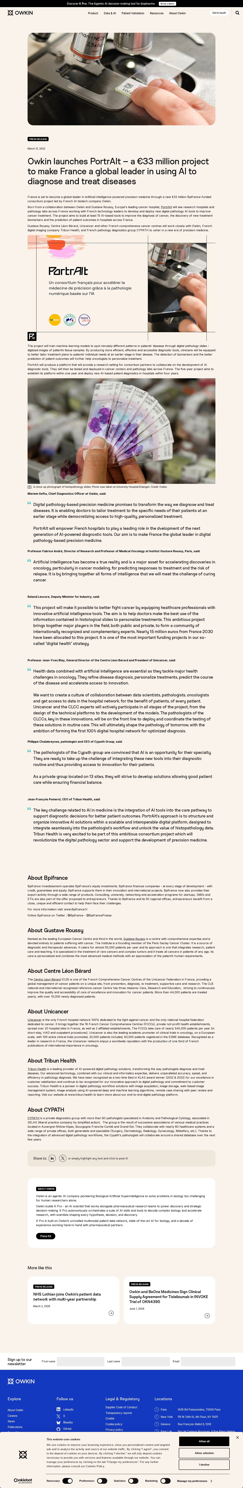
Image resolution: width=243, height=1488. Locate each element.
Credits (109, 1418)
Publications (15, 1427)
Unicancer (35, 1020)
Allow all (204, 1441)
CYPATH (33, 1118)
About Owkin (15, 1410)
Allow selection (204, 1453)
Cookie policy (113, 1424)
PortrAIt (166, 207)
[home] (20, 13)
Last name (113, 1361)
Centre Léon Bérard (47, 979)
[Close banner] (237, 1437)
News (11, 1421)
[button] (93, 13)
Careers (12, 1416)
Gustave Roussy (134, 939)
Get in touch (219, 12)
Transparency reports (118, 1413)
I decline (204, 1464)
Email (176, 1361)
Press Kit (45, 1236)
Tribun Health (37, 1069)
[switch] (102, 1481)
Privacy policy (114, 1429)
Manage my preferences (192, 1480)
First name (48, 1361)
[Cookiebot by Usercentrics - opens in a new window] (23, 1481)
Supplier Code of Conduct (121, 1407)
